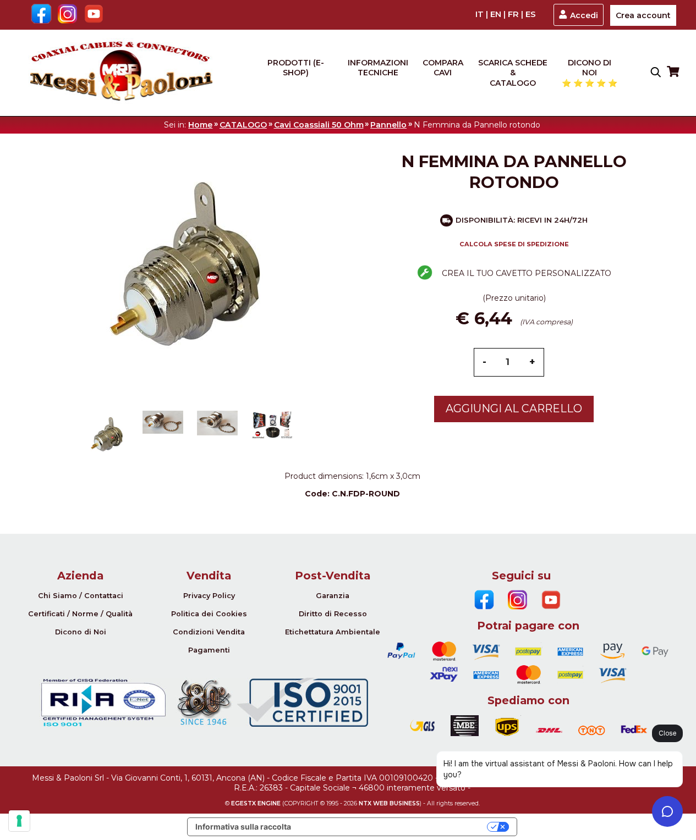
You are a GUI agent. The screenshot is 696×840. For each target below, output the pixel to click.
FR (513, 14)
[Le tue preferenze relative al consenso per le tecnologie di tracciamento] (19, 820)
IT (479, 14)
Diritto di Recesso (333, 614)
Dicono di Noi (80, 632)
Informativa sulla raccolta (243, 826)
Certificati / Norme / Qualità (80, 614)
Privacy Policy (209, 596)
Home (200, 125)
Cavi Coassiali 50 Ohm (319, 125)
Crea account (643, 15)
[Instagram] (67, 15)
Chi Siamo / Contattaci (80, 596)
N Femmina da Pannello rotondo (477, 125)
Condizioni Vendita (209, 632)
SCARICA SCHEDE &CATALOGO (512, 72)
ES (530, 14)
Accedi (584, 15)
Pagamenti (209, 650)
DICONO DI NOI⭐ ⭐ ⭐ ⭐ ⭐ (589, 72)
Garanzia (332, 596)
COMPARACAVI (443, 68)
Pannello (388, 125)
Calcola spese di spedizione (514, 244)
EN (495, 14)
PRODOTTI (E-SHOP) (295, 68)
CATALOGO (243, 125)
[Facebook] (41, 15)
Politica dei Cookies (209, 614)
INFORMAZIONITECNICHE (378, 68)
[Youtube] (94, 15)
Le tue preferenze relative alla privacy (393, 826)
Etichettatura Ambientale (332, 632)
